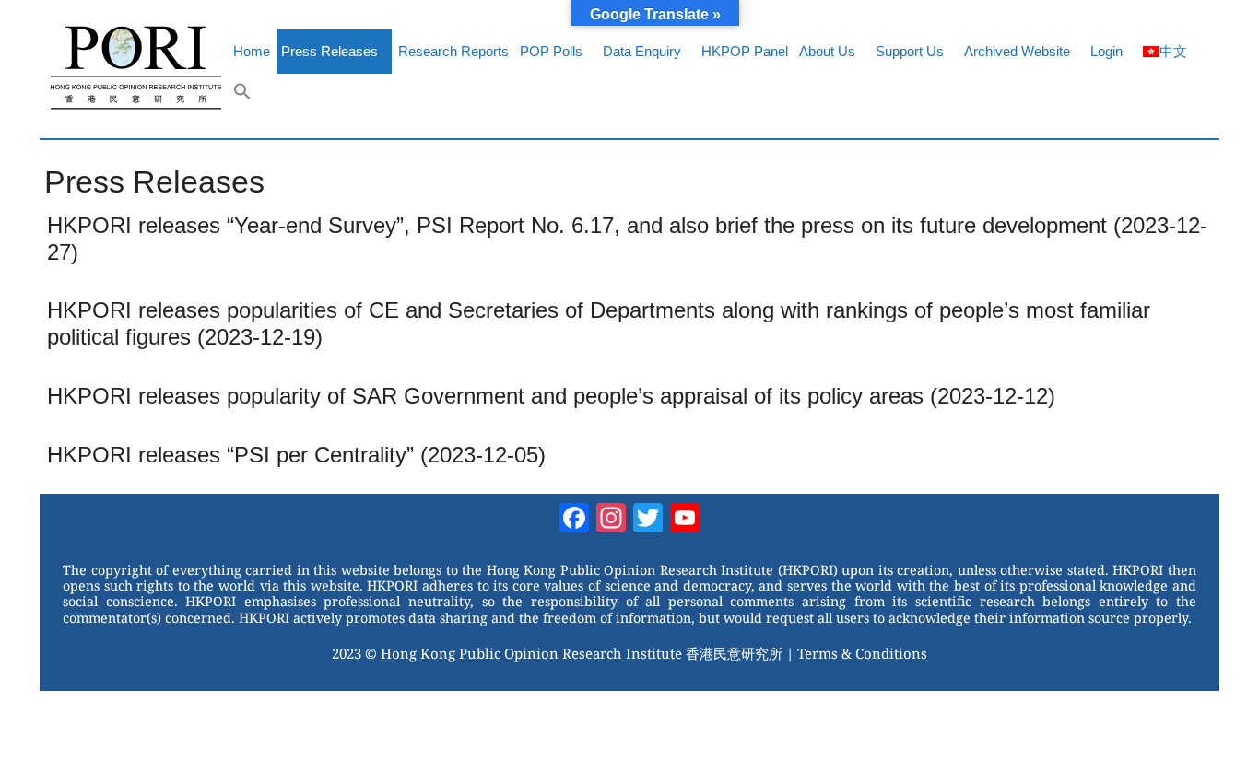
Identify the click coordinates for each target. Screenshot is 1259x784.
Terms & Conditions (862, 653)
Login (1106, 51)
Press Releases (329, 51)
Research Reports (453, 51)
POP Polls (551, 51)
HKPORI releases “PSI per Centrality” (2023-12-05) (296, 454)
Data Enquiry (642, 51)
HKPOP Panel (744, 51)
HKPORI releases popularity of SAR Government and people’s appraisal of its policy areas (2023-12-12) (551, 395)
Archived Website (1017, 51)
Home (251, 51)
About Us (827, 51)
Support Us (910, 51)
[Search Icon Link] (242, 96)
